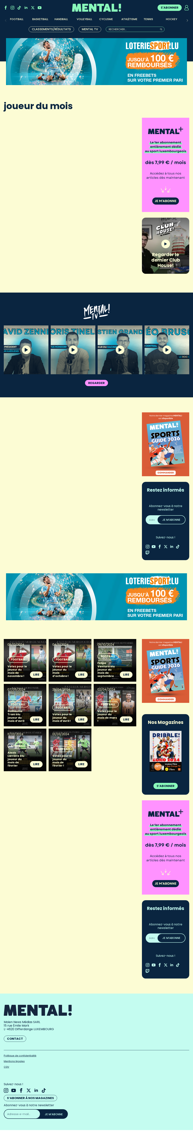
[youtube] (39, 8)
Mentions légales (14, 1061)
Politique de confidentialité (20, 1055)
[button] (187, 20)
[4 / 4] (166, 751)
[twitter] (33, 8)
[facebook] (6, 8)
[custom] (19, 8)
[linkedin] (26, 8)
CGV (6, 1066)
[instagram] (12, 8)
